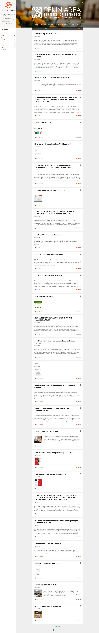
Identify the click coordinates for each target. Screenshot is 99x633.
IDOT (36, 364)
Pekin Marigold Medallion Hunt (62, 24)
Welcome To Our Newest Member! (47, 544)
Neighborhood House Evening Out (47, 606)
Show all (79, 28)
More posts (57, 626)
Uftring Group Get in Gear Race (46, 34)
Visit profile (8, 23)
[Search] (82, 3)
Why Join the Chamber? (43, 296)
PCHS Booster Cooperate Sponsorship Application (53, 453)
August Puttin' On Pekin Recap (46, 431)
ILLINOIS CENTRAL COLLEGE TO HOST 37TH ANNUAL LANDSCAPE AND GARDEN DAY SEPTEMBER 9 (55, 213)
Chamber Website (76, 24)
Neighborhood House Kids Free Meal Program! (52, 144)
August (3, 39)
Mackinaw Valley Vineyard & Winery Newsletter (52, 78)
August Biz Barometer (43, 122)
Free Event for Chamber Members (47, 235)
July (2, 41)
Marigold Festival (48, 24)
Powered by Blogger (58, 630)
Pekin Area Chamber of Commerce (8, 10)
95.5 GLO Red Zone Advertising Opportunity (51, 190)
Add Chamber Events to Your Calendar (49, 254)
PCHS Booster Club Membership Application (51, 474)
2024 (2, 37)
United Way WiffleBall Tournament (47, 563)
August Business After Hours (45, 585)
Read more (78, 48)
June (3, 43)
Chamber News (38, 24)
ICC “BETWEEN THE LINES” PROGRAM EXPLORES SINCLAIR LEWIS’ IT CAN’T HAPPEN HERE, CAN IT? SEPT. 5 (53, 167)
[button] (80, 34)
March (3, 47)
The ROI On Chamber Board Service (48, 275)
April (3, 45)
